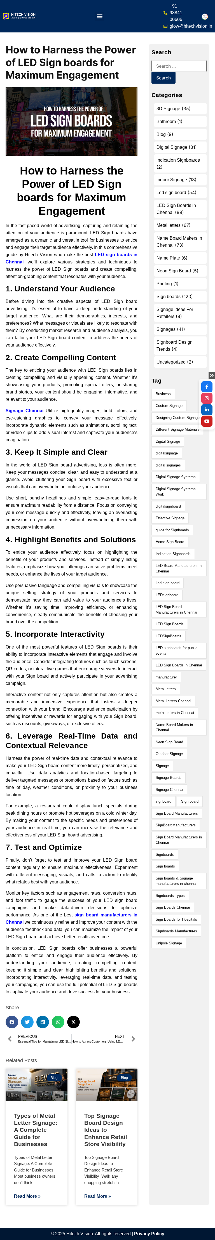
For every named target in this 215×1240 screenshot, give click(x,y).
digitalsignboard (168, 506)
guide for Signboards (172, 530)
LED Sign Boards (170, 624)
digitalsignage (167, 453)
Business (163, 394)
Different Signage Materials (178, 429)
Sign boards (168, 296)
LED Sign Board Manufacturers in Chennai (176, 609)
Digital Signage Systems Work (176, 492)
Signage (162, 766)
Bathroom (166, 121)
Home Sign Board (170, 542)
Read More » (27, 1196)
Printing (164, 283)
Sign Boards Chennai (173, 907)
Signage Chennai (169, 790)
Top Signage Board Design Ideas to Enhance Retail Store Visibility (105, 1129)
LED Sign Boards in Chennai (179, 665)
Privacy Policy (149, 1233)
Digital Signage (171, 147)
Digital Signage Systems (176, 477)
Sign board (189, 801)
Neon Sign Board (173, 270)
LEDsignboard (167, 595)
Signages (166, 329)
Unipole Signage (169, 943)
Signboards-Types (170, 896)
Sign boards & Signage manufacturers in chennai (176, 881)
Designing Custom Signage (178, 418)
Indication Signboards (178, 160)
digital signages (168, 465)
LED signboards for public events (176, 651)
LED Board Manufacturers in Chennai (179, 568)
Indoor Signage (171, 179)
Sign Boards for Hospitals (176, 919)
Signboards (165, 854)
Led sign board (171, 192)
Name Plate (168, 258)
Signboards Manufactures (176, 931)
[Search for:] (179, 66)
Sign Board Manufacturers (177, 813)
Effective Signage (170, 518)
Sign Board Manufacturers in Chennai (179, 840)
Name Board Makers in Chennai (174, 727)
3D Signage (168, 108)
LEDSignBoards (168, 636)
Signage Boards (168, 777)
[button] (99, 16)
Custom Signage (169, 406)
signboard (163, 801)
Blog (161, 134)
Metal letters (168, 225)
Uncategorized (171, 362)
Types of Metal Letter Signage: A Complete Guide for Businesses (35, 1129)
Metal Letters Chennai (173, 701)
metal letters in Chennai (175, 713)
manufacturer (166, 677)
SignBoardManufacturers (176, 825)
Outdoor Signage (169, 754)
